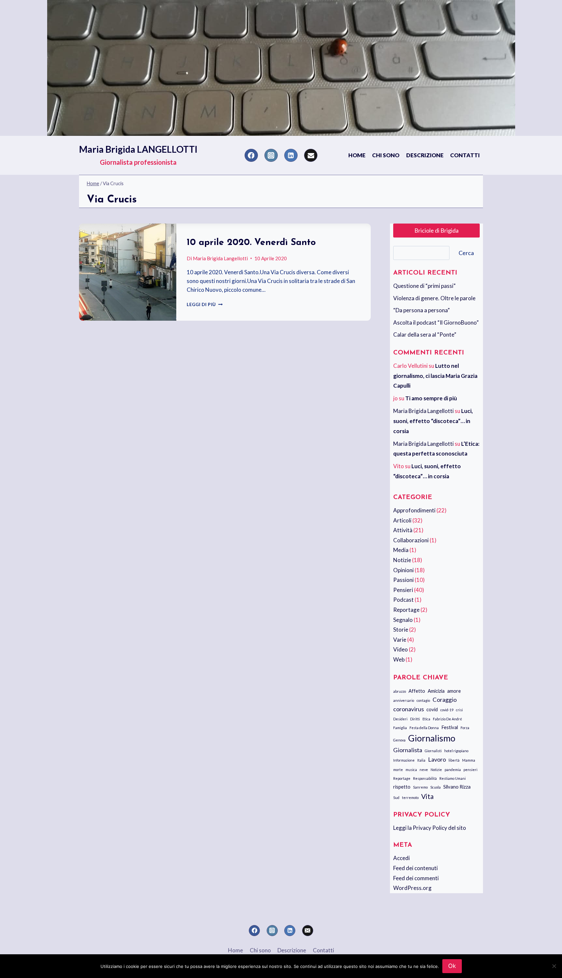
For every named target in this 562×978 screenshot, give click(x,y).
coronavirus (408, 709)
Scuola (435, 787)
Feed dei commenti (416, 878)
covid (432, 709)
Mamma (468, 760)
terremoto (410, 797)
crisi (459, 710)
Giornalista (407, 749)
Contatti (465, 155)
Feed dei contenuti (415, 868)
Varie (399, 639)
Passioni (403, 579)
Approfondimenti (414, 510)
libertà (454, 760)
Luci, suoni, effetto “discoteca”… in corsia (433, 420)
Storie (400, 629)
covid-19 (446, 710)
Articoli (402, 520)
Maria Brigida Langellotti (220, 258)
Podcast (403, 599)
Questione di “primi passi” (424, 285)
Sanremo (420, 787)
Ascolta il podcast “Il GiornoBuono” (436, 322)
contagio (423, 700)
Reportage (406, 609)
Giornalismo (431, 738)
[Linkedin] (291, 155)
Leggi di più (205, 304)
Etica (426, 719)
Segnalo (403, 619)
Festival (449, 727)
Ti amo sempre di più (431, 398)
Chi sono (385, 155)
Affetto (416, 691)
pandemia (453, 769)
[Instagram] (271, 155)
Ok (452, 965)
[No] (554, 966)
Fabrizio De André (447, 719)
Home (357, 155)
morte (398, 769)
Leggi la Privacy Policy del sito (429, 827)
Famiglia (400, 728)
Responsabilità (425, 778)
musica (411, 769)
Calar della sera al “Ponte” (424, 334)
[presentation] (127, 272)
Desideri (400, 719)
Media (400, 550)
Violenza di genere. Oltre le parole (434, 298)
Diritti (415, 719)
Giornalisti (433, 751)
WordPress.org (412, 887)
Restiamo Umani (452, 778)
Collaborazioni (411, 540)
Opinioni (403, 570)
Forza (465, 728)
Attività (402, 530)
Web (399, 659)
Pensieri (403, 589)
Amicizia (436, 691)
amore (454, 691)
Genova (399, 740)
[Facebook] (251, 155)
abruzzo (399, 691)
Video (400, 649)
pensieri (470, 769)
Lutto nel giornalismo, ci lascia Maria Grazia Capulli (435, 375)
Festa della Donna (424, 728)
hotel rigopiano (456, 751)
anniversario (403, 700)
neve (424, 769)
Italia (421, 760)
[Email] (310, 155)
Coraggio (445, 699)
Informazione (404, 760)
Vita (427, 796)
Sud (396, 797)
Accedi (401, 858)
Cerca (466, 252)
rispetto (401, 787)
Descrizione (425, 155)
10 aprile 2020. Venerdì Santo (251, 242)
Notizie (402, 560)
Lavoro (437, 759)
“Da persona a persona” (421, 310)
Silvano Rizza (457, 787)
